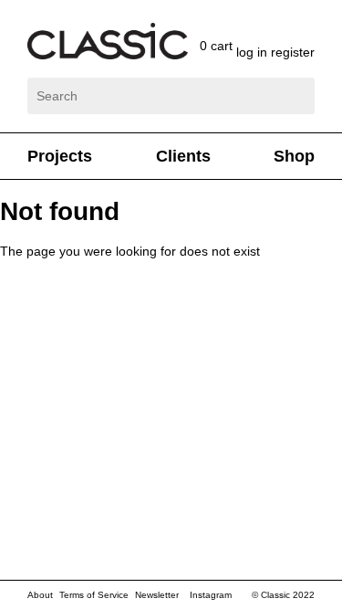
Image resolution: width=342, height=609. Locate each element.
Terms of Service (94, 595)
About (40, 595)
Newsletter (157, 595)
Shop (294, 156)
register (293, 52)
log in (253, 52)
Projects (59, 156)
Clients (183, 156)
